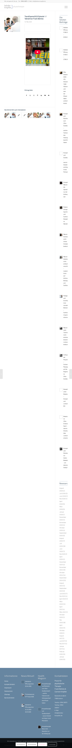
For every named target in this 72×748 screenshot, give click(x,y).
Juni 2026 (62, 496)
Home (6, 681)
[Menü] (65, 7)
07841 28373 (24, 1)
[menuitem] (65, 7)
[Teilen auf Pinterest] (37, 95)
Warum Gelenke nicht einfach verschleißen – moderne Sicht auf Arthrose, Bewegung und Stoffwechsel (67, 271)
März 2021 (62, 612)
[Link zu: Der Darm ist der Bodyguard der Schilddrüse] (19, 115)
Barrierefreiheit (9, 698)
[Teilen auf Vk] (45, 95)
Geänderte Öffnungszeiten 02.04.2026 (29, 684)
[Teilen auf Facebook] (26, 95)
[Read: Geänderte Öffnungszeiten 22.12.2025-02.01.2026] (22, 705)
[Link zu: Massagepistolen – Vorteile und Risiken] (24, 115)
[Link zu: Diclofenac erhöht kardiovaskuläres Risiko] (47, 115)
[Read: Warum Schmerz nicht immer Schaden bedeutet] (61, 234)
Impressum (8, 688)
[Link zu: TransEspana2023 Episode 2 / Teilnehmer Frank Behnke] (42, 115)
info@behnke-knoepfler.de (39, 1)
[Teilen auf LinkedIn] (41, 95)
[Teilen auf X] (30, 95)
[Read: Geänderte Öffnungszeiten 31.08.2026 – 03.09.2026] (61, 28)
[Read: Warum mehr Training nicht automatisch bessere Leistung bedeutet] (61, 328)
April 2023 (62, 599)
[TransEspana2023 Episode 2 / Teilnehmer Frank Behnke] (70, 374)
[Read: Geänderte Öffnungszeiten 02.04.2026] (22, 682)
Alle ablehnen (42, 744)
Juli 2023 (62, 593)
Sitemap (7, 694)
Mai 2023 (62, 596)
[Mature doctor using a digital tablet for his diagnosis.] (12, 24)
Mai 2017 (62, 643)
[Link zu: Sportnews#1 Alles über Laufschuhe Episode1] (7, 115)
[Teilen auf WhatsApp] (34, 95)
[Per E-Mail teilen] (49, 95)
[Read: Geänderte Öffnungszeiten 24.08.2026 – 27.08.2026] (61, 50)
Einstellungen (52, 744)
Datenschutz (8, 691)
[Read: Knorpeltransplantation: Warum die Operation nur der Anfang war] (61, 183)
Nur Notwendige (32, 744)
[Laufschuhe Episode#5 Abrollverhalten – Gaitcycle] (1, 374)
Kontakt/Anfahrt (9, 684)
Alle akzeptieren (21, 744)
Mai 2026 (62, 499)
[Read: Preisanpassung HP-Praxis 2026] (22, 694)
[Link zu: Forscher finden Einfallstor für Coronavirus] (36, 115)
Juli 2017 (62, 641)
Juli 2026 (62, 493)
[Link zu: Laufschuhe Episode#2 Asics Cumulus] (30, 115)
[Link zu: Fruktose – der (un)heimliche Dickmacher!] (13, 115)
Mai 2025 (62, 554)
